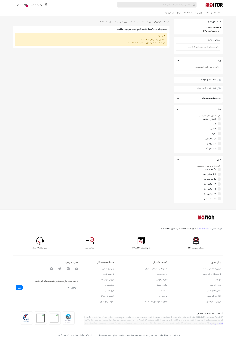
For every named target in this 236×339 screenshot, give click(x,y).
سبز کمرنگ (211, 148)
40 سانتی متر (210, 169)
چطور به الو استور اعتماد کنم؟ (155, 301)
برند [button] (219, 60)
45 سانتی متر (209, 174)
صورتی (213, 128)
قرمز (214, 124)
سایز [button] (219, 159)
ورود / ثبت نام (37, 4)
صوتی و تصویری (212, 27)
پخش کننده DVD (210, 31)
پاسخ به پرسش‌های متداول (156, 268)
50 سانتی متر (210, 179)
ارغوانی (213, 133)
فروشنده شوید (108, 274)
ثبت (19, 288)
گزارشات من (109, 290)
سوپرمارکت (199, 12)
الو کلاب (164, 290)
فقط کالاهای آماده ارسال (206, 88)
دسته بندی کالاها (213, 12)
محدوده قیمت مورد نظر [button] (211, 98)
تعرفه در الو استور (107, 301)
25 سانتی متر (209, 189)
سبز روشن (211, 143)
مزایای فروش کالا (107, 279)
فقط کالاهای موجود (208, 79)
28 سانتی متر (209, 194)
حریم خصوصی (161, 274)
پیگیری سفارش (161, 285)
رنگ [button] (219, 109)
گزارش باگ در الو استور (212, 274)
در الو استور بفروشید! (173, 12)
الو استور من (162, 296)
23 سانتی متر (209, 184)
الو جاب (218, 279)
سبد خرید (21, 5)
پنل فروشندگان (108, 268)
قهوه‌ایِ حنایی (209, 119)
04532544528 (205, 228)
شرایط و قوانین (161, 279)
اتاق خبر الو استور (214, 296)
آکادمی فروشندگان (107, 296)
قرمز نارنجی (210, 138)
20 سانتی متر (210, 198)
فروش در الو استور (214, 301)
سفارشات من (109, 285)
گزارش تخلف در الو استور (211, 268)
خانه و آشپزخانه (139, 22)
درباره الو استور (215, 285)
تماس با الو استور (214, 290)
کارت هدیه (188, 12)
